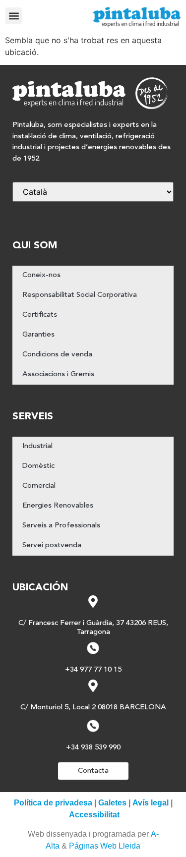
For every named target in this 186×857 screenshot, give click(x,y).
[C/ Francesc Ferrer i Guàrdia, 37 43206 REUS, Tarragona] (93, 601)
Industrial (37, 446)
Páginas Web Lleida (104, 846)
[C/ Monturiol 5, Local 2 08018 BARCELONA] (93, 686)
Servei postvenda (51, 545)
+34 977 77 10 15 (93, 670)
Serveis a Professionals (61, 525)
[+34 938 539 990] (93, 726)
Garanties (38, 335)
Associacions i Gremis (58, 374)
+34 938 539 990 (93, 747)
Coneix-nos (41, 275)
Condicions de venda (57, 354)
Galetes (112, 803)
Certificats (39, 315)
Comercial (39, 486)
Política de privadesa (53, 803)
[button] (13, 15)
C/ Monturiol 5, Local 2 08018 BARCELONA (93, 707)
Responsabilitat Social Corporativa (79, 295)
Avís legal (150, 803)
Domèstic (38, 466)
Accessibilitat (94, 814)
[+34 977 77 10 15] (93, 648)
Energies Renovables (57, 506)
